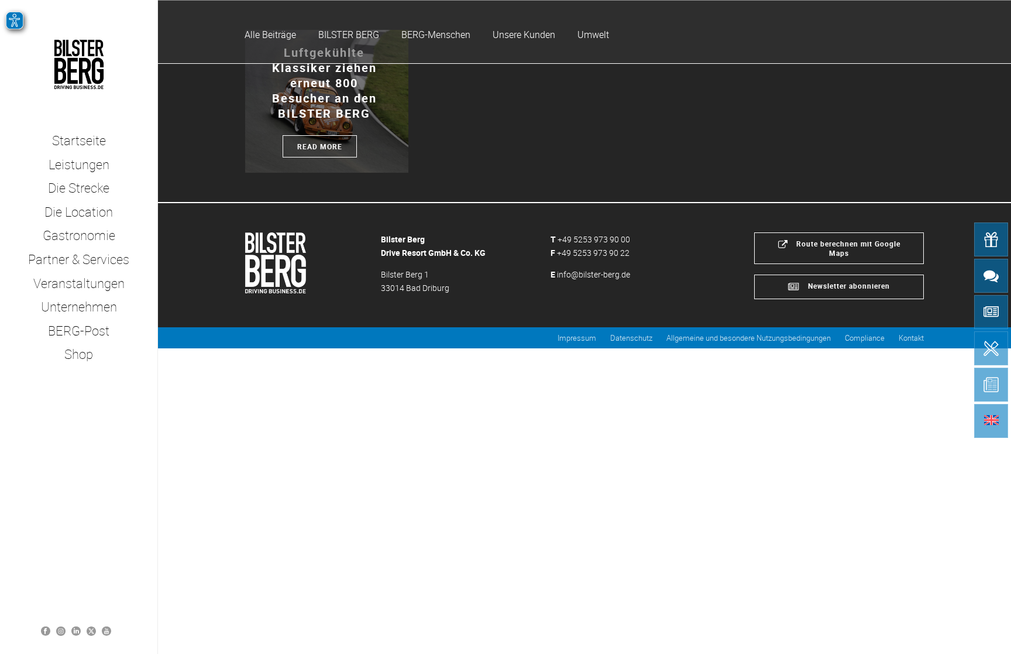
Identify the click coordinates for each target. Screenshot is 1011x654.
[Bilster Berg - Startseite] (275, 261)
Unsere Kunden (524, 34)
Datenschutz (631, 338)
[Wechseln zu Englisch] (991, 421)
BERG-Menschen (435, 34)
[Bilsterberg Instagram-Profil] (61, 630)
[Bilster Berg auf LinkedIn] (76, 630)
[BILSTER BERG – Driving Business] (78, 64)
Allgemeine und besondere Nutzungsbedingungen (748, 338)
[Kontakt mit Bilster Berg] (991, 276)
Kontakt (911, 338)
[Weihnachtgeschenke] (991, 239)
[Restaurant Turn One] (991, 348)
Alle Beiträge (270, 34)
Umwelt (593, 34)
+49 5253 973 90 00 (594, 239)
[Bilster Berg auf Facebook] (45, 630)
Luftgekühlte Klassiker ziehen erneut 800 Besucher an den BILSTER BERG (324, 82)
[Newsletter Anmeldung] (991, 312)
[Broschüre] (991, 385)
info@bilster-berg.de (593, 274)
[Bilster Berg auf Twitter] (91, 630)
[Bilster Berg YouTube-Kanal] (106, 630)
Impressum (577, 338)
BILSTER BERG (348, 34)
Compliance (865, 338)
